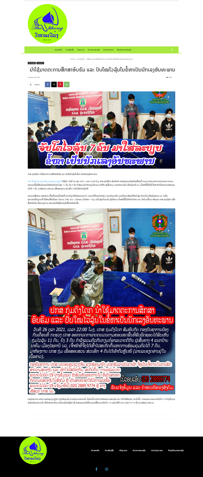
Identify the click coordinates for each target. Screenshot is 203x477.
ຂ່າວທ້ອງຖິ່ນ (81, 59)
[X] (54, 84)
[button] (172, 49)
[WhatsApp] (66, 84)
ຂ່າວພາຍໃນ (40, 63)
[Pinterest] (60, 84)
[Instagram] (106, 469)
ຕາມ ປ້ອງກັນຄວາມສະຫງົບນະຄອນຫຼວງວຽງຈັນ (45, 181)
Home (72, 59)
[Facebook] (47, 84)
